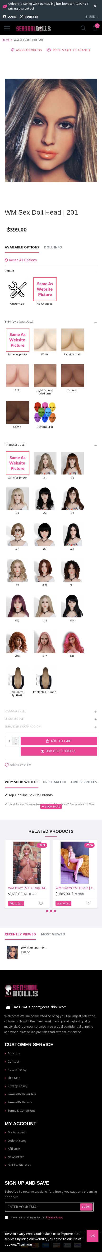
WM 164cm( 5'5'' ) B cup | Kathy (76, 888)
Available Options (22, 247)
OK (92, 1236)
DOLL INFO (53, 247)
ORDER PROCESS (85, 782)
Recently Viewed (20, 934)
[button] (47, 911)
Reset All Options (23, 260)
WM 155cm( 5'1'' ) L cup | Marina (28, 888)
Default (9, 271)
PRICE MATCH (54, 782)
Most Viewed (53, 934)
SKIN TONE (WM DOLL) (19, 322)
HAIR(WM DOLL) (15, 445)
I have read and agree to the (36, 1218)
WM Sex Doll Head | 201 (34, 948)
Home (5, 40)
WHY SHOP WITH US (21, 782)
